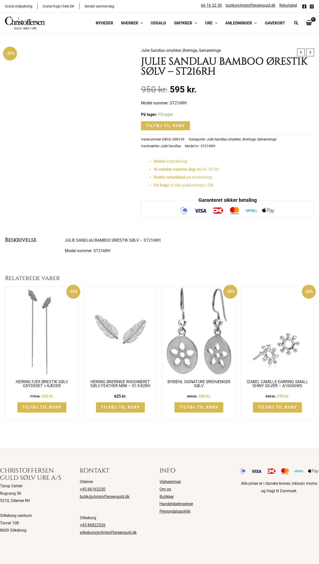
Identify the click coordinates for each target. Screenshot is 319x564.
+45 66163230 (92, 489)
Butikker (167, 496)
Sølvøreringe (210, 50)
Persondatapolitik (175, 511)
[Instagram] (312, 6)
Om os (165, 489)
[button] (140, 23)
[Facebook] (304, 6)
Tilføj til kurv (165, 125)
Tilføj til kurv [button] (41, 407)
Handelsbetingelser (176, 503)
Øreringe (189, 50)
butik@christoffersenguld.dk (104, 496)
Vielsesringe (170, 481)
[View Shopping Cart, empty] (309, 23)
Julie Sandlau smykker (161, 50)
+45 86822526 (92, 525)
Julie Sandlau (170, 146)
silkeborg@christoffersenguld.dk (108, 532)
